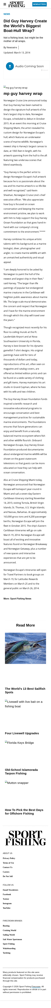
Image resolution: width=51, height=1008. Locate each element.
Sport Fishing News (20, 598)
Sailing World (9, 935)
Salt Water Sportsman (12, 939)
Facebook (7, 894)
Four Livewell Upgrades (22, 733)
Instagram (7, 903)
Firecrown (36, 986)
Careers (6, 872)
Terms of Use (8, 863)
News (7, 14)
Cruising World (9, 930)
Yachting (6, 953)
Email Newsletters (10, 890)
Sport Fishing (9, 944)
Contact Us (7, 867)
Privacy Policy (9, 858)
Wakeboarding (9, 948)
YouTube (6, 908)
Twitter (6, 899)
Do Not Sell (8, 876)
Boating (6, 926)
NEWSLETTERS (39, 4)
